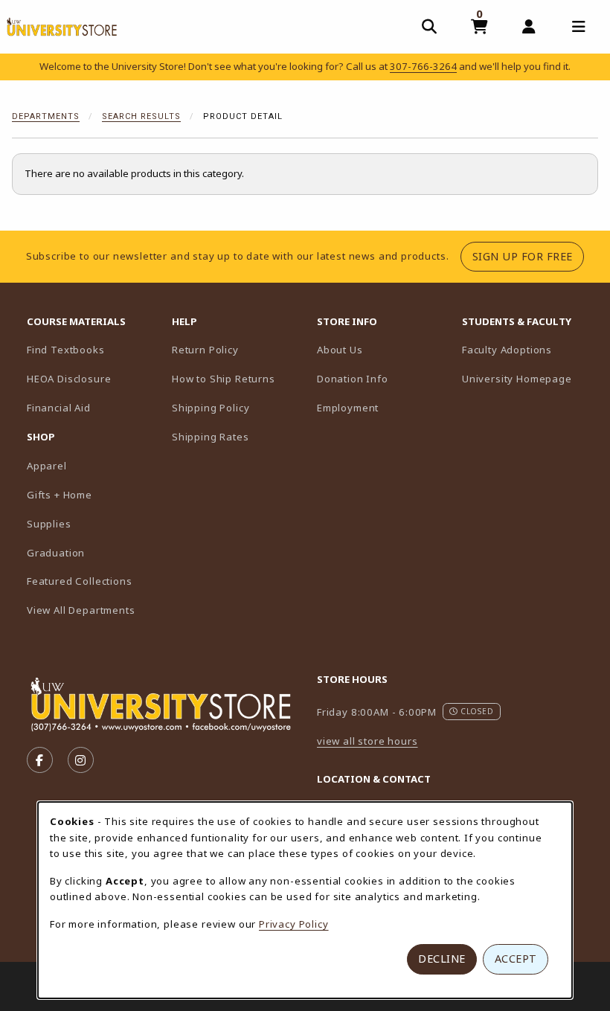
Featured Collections (79, 581)
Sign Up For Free (528, 255)
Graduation (56, 552)
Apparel (47, 465)
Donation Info (352, 378)
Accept (516, 958)
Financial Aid (59, 407)
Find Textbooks (66, 349)
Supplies (49, 523)
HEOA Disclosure (69, 378)
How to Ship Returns (223, 378)
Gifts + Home (59, 494)
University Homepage (528, 378)
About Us (340, 349)
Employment (348, 407)
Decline (442, 958)
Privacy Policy (294, 924)
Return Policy (205, 349)
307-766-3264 (423, 66)
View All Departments (81, 610)
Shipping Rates (210, 436)
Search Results (141, 116)
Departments (46, 116)
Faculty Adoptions (528, 349)
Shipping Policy (210, 407)
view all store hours (367, 741)
